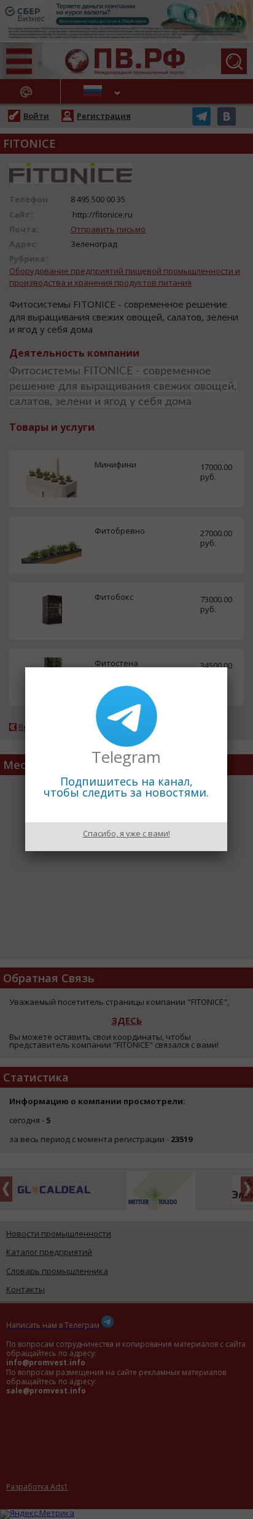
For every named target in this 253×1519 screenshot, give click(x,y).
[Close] (227, 667)
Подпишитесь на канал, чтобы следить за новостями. (126, 787)
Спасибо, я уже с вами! (126, 833)
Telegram (126, 757)
